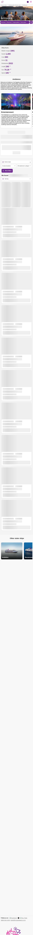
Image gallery (16, 22)
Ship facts (9, 22)
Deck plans (23, 22)
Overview (3, 22)
